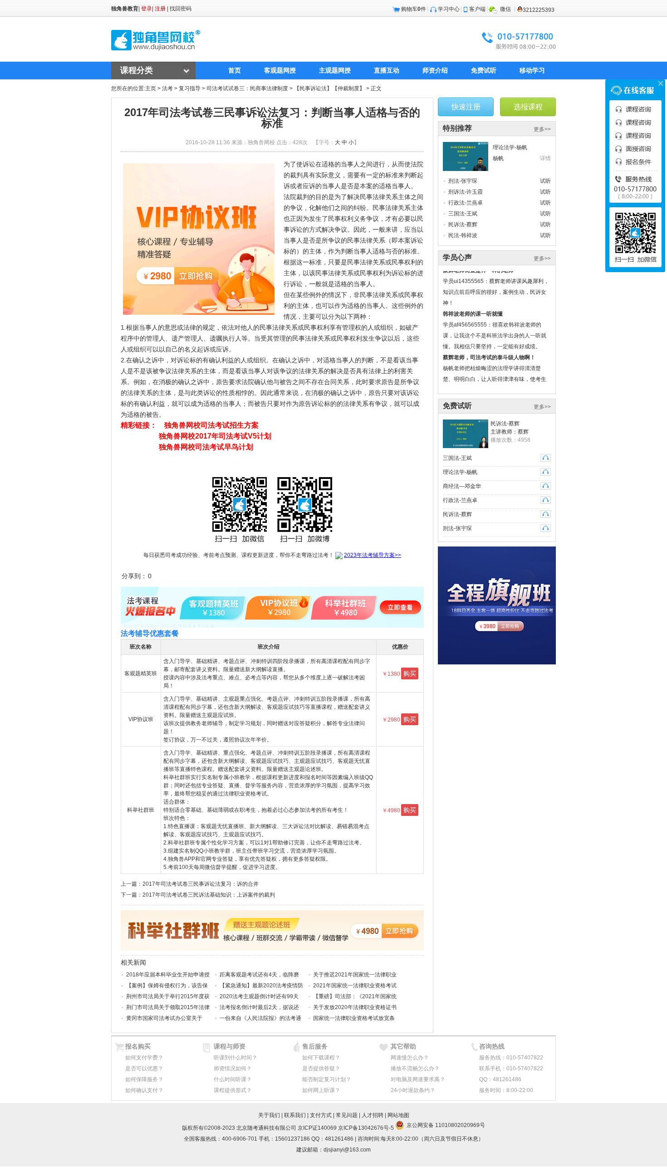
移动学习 (532, 70)
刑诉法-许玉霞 (465, 192)
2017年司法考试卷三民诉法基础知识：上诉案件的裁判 (208, 895)
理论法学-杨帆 (510, 147)
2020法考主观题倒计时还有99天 (259, 996)
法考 (167, 88)
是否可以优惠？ (144, 1068)
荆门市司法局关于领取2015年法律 (168, 1007)
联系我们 (295, 1115)
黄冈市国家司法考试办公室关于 (164, 1018)
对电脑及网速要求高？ (418, 1079)
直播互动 (386, 70)
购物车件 (413, 9)
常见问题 (347, 1115)
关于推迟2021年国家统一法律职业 (355, 974)
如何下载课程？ (321, 1057)
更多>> (542, 129)
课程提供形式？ (233, 1090)
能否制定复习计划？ (326, 1079)
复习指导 (190, 88)
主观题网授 (335, 70)
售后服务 (315, 1046)
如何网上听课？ (321, 1090)
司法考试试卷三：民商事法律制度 (247, 88)
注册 (160, 8)
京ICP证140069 (317, 1128)
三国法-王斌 (462, 213)
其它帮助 (403, 1046)
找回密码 (180, 8)
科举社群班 (140, 810)
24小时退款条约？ (413, 1090)
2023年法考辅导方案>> (372, 555)
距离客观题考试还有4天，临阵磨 (259, 974)
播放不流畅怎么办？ (415, 1068)
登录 (146, 8)
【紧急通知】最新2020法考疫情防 (261, 985)
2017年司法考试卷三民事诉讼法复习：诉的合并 (200, 884)
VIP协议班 (140, 719)
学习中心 (449, 9)
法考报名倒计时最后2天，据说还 (259, 1007)
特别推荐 (457, 128)
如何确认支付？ (144, 1090)
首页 (234, 70)
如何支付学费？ (144, 1057)
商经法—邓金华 (462, 486)
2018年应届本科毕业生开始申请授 (168, 974)
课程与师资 (229, 1046)
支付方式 (321, 1115)
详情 (545, 158)
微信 (505, 9)
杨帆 (498, 158)
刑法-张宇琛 (462, 181)
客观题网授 (280, 70)
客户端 (477, 9)
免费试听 (483, 70)
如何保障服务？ (144, 1079)
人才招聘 (372, 1115)
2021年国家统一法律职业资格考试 (355, 985)
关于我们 (269, 1115)
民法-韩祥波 (462, 235)
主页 (150, 88)
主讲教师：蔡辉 (509, 432)
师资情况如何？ (233, 1068)
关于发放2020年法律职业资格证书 (355, 1007)
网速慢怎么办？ (410, 1057)
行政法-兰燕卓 (465, 203)
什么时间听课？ (233, 1079)
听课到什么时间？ (235, 1057)
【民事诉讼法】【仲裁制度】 (329, 88)
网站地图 (398, 1115)
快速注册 (466, 107)
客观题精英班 (140, 673)
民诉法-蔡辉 (462, 224)
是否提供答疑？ (321, 1068)
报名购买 (138, 1046)
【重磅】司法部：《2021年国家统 (355, 996)
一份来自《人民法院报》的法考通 (260, 1018)
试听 (545, 181)
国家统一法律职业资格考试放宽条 (354, 1018)
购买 (409, 673)
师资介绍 (435, 70)
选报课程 (528, 107)
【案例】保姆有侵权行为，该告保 (167, 985)
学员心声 (457, 257)
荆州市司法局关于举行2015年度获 (168, 996)
